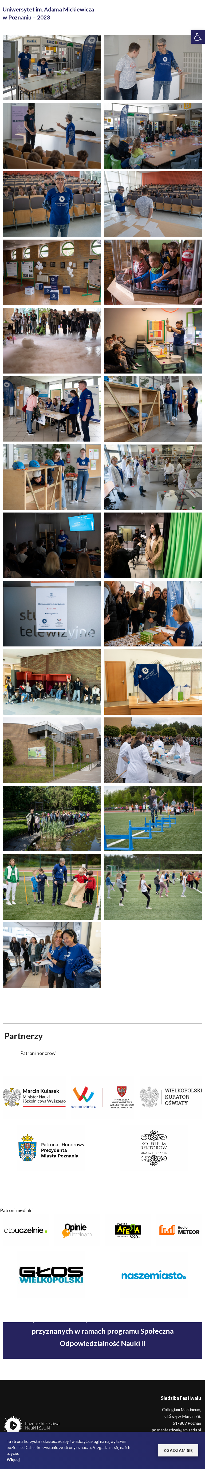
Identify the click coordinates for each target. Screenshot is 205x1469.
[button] (178, 1450)
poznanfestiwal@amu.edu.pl (176, 1429)
